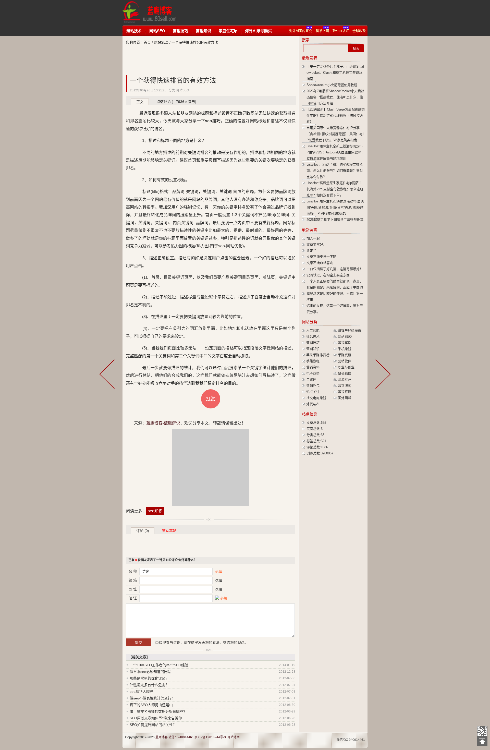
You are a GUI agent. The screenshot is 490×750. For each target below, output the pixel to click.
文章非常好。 (316, 244)
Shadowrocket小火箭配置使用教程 (332, 85)
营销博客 (344, 386)
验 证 (133, 598)
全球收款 (359, 31)
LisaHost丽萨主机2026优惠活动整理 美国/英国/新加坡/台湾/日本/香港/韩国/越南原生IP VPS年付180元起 (335, 207)
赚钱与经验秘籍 (349, 330)
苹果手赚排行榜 (317, 355)
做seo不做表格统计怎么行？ (152, 698)
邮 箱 (133, 580)
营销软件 (344, 361)
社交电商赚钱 (316, 398)
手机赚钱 (344, 349)
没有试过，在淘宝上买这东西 (328, 275)
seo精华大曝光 (141, 691)
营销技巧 (180, 31)
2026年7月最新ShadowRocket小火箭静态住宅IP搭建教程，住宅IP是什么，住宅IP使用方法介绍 (335, 97)
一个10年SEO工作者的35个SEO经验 (159, 665)
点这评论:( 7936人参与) (176, 102)
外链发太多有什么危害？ (149, 685)
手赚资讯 (344, 355)
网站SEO (157, 31)
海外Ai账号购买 (258, 31)
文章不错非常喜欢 (320, 263)
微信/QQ (342, 740)
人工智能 (313, 330)
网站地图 (233, 737)
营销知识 (203, 31)
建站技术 (134, 31)
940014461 (357, 740)
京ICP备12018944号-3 (210, 737)
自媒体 (311, 379)
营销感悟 (344, 392)
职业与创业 (346, 367)
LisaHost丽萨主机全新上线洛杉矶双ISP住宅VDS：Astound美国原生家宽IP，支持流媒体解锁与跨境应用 (335, 152)
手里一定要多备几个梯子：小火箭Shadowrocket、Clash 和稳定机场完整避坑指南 (335, 73)
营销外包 (313, 386)
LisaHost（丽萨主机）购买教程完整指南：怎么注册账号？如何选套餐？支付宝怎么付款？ (335, 171)
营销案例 (344, 343)
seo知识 (155, 511)
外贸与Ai (312, 404)
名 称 (133, 571)
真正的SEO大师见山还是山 (151, 705)
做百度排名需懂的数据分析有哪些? (157, 711)
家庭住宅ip (228, 31)
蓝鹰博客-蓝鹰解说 (154, 13)
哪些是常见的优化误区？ (149, 678)
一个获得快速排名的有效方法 (173, 80)
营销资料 (313, 367)
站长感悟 (344, 373)
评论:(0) (142, 531)
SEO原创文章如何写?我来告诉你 (156, 718)
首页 (147, 42)
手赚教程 (313, 361)
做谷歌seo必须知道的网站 (150, 672)
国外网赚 (344, 398)
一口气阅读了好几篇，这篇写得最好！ (335, 269)
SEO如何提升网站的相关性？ (153, 725)
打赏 (210, 398)
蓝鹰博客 (161, 737)
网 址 (133, 589)
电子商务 (313, 373)
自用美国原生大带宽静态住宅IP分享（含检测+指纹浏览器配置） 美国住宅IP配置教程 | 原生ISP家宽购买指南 (335, 134)
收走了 (311, 250)
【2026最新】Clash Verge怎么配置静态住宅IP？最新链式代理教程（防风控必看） (336, 115)
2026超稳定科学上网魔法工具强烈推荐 (335, 220)
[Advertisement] (279, 12)
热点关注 (313, 392)
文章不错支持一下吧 (321, 257)
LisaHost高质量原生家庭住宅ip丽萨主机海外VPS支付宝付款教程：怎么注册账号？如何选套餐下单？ (335, 189)
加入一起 (313, 238)
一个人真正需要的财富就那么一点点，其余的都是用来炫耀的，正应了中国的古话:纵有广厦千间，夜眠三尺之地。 (335, 287)
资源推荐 (344, 379)
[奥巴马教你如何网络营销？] (108, 375)
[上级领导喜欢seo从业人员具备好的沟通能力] (382, 375)
